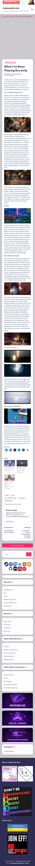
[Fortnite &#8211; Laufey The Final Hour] (22, 463)
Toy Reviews (6, 628)
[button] (10, 521)
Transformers (7, 624)
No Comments (10, 75)
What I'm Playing (8, 500)
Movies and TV (7, 621)
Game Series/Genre (8, 656)
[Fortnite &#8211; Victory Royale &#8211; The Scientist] (9, 477)
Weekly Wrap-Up (8, 590)
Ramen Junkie (11, 510)
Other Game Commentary (10, 688)
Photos (5, 596)
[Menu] (32, 9)
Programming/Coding (9, 599)
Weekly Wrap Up (10, 62)
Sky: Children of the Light (10, 498)
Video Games (22, 498)
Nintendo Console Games (10, 650)
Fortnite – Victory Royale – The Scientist (9, 483)
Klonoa (12, 495)
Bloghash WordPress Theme (20, 863)
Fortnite (7, 495)
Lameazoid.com (11, 8)
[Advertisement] (17, 37)
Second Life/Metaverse (10, 602)
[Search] (29, 554)
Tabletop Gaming (8, 659)
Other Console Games (9, 653)
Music (5, 593)
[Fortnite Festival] (9, 463)
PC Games (6, 646)
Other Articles (7, 606)
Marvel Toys (6, 631)
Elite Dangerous (7, 681)
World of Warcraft (8, 675)
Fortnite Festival (8, 467)
